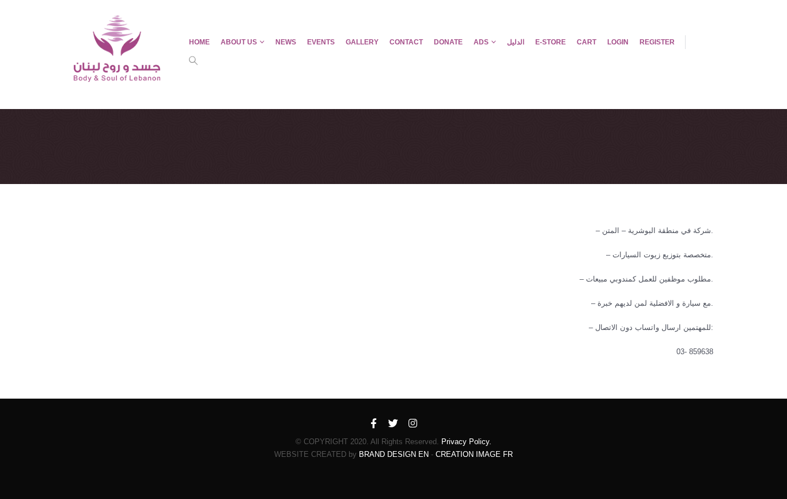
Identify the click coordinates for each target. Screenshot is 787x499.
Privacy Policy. (466, 441)
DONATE (448, 42)
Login (618, 42)
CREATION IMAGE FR (474, 454)
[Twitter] (393, 424)
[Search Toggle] (193, 60)
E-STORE (550, 42)
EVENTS (321, 42)
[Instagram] (413, 424)
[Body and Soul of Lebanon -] (117, 49)
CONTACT (406, 42)
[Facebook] (374, 424)
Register (657, 42)
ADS (481, 42)
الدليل (515, 42)
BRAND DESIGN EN (394, 454)
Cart (586, 42)
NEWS (285, 42)
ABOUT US (239, 42)
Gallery (362, 42)
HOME (199, 42)
